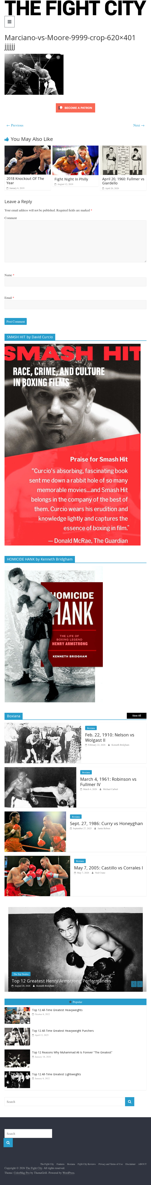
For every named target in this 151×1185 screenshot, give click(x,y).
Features (60, 1163)
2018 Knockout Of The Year (25, 180)
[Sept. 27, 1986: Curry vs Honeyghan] (35, 813)
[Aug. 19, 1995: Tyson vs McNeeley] (75, 909)
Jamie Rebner (104, 828)
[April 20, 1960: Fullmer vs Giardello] (123, 148)
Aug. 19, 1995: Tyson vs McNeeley (46, 981)
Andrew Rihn (42, 985)
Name (9, 275)
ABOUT (142, 1163)
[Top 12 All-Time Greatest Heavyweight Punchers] (18, 1028)
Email (9, 298)
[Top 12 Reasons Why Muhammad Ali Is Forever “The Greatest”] (18, 1049)
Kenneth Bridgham (120, 744)
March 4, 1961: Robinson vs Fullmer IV (108, 781)
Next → (139, 125)
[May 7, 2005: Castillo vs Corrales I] (37, 858)
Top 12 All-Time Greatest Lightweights (56, 1074)
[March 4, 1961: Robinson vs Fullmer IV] (40, 769)
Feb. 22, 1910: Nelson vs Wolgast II (109, 737)
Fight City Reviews (87, 1163)
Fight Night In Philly (71, 179)
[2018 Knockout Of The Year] (28, 148)
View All (136, 715)
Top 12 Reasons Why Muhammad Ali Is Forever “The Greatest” (72, 1052)
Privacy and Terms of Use (111, 1163)
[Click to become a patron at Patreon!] (75, 104)
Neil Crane (100, 872)
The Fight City (47, 1163)
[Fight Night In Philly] (75, 148)
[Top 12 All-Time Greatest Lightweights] (18, 1071)
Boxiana (91, 728)
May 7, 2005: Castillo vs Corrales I (108, 868)
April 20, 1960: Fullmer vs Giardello (123, 181)
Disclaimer (130, 1163)
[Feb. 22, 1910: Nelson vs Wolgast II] (43, 725)
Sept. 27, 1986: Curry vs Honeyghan (106, 823)
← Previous (14, 125)
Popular (77, 1002)
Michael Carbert (110, 789)
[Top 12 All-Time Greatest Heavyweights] (18, 1007)
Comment (11, 218)
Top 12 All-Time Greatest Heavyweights (57, 1010)
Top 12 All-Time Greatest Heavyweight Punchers (63, 1031)
